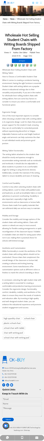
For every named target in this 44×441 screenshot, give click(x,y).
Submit (8, 420)
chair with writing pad (13, 333)
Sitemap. (27, 430)
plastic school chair (12, 323)
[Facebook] (3, 385)
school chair (29, 318)
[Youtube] (7, 385)
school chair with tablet (14, 328)
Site (30, 56)
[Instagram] (11, 385)
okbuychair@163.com (12, 381)
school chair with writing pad (16, 337)
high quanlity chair (12, 318)
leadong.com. (18, 430)
